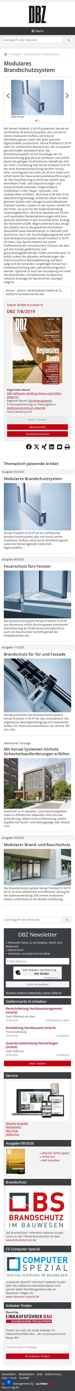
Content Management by (18, 1383)
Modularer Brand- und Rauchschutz (37, 844)
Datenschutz (53, 1374)
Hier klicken (41, 973)
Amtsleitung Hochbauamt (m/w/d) (31, 1028)
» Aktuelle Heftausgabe (54, 1153)
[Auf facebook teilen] (29, 448)
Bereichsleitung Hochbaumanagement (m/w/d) (34, 1010)
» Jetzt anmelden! (37, 984)
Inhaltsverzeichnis (37, 434)
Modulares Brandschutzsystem (33, 478)
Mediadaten (13, 1127)
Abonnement (37, 427)
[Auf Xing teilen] (44, 448)
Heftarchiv (12, 1134)
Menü (39, 31)
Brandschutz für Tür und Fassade (35, 654)
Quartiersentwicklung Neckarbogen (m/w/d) (32, 1045)
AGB (39, 1374)
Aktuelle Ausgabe (17, 1123)
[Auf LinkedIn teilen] (52, 448)
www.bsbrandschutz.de (21, 1240)
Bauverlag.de (10, 1387)
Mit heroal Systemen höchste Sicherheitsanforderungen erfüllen (36, 751)
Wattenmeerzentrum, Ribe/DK (26, 408)
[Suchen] (69, 40)
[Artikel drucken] (67, 447)
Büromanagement (40, 401)
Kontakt (24, 1378)
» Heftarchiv (47, 1156)
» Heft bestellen (50, 1160)
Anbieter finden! (39, 1356)
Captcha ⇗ (51, 978)
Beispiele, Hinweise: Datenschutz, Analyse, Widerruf (33, 992)
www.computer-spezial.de (22, 1296)
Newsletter (9, 1374)
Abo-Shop (12, 1130)
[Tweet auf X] (36, 448)
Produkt (16, 54)
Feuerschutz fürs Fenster (27, 566)
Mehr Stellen (37, 1063)
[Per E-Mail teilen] (59, 447)
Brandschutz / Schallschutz (41, 54)
